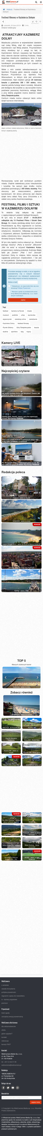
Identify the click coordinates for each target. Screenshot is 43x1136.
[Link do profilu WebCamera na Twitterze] (8, 1088)
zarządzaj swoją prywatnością (12, 1016)
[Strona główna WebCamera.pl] (10, 2)
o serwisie (5, 985)
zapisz (23, 300)
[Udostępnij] (3, 21)
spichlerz (14, 331)
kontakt (4, 1037)
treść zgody (6, 1013)
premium (5, 1003)
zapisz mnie (35, 1102)
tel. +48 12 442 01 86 (9, 1062)
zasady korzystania (8, 988)
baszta (36, 327)
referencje (5, 1041)
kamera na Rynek (17, 311)
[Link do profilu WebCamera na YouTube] (13, 1088)
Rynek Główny (8, 327)
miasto (29, 311)
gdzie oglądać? (7, 1033)
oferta (4, 1030)
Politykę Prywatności (24, 288)
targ (22, 331)
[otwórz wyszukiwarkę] (36, 2)
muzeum (6, 315)
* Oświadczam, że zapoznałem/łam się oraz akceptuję (25, 287)
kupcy (29, 331)
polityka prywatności (9, 992)
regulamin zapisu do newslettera (13, 996)
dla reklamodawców (9, 1026)
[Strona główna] (4, 9)
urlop (23, 315)
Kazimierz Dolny (8, 323)
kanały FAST (6, 1044)
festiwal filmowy (23, 323)
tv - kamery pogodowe (9, 999)
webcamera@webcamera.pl (11, 1065)
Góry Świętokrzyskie (23, 327)
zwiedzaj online (20, 319)
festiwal (5, 311)
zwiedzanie (33, 319)
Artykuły (9, 9)
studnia (5, 331)
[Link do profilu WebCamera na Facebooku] (3, 1088)
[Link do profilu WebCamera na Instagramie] (17, 1088)
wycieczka (31, 315)
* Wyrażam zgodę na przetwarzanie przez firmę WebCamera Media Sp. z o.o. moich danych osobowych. (24, 294)
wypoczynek (7, 319)
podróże (15, 315)
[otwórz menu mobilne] (41, 2)
